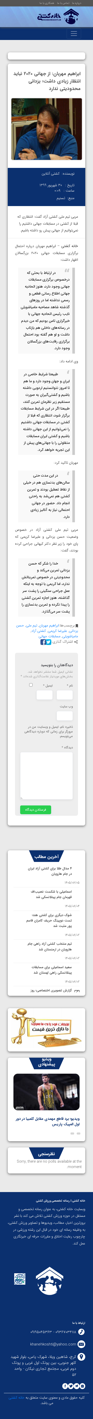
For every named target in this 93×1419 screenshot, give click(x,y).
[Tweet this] (47, 642)
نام (70, 685)
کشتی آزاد (38, 631)
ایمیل (48, 685)
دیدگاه (67, 747)
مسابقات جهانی (49, 636)
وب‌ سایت (66, 706)
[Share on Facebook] (42, 642)
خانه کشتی (17, 1397)
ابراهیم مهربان (49, 625)
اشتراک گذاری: (62, 642)
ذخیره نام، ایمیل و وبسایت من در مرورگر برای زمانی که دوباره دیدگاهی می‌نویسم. (48, 732)
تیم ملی (31, 625)
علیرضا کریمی (57, 631)
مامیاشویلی (70, 636)
